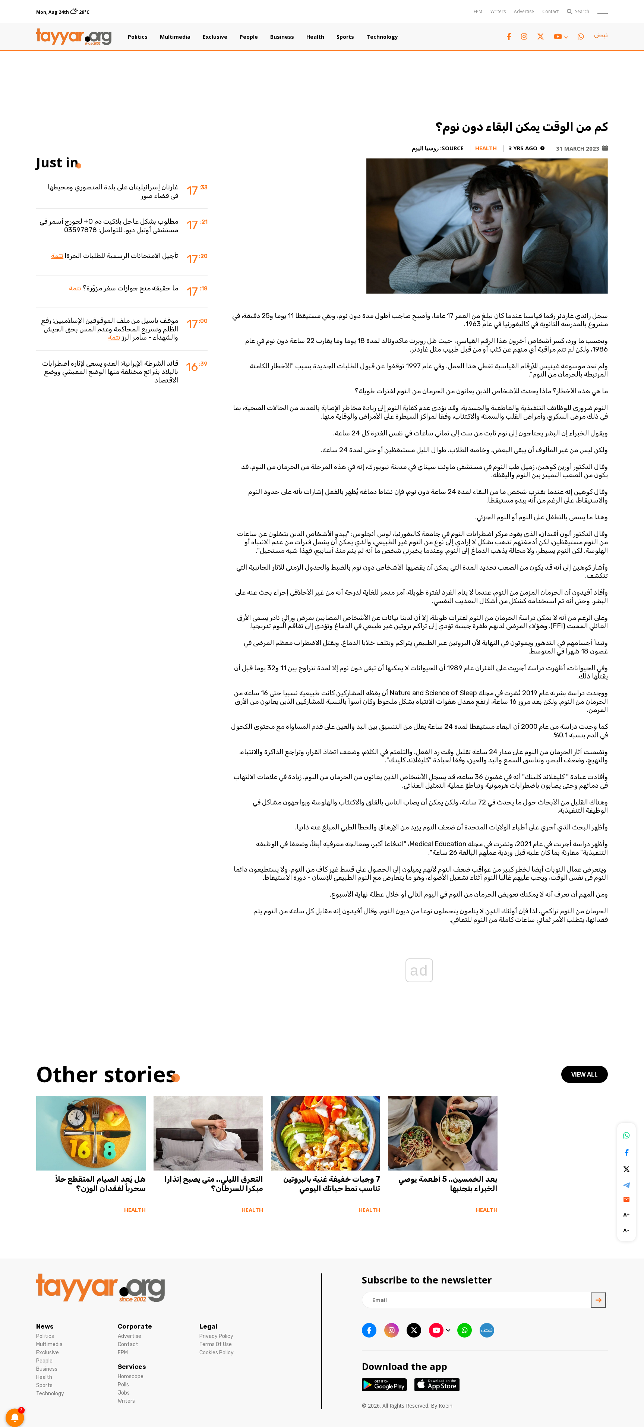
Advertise (524, 11)
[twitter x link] (540, 36)
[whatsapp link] (581, 36)
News (45, 1326)
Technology (382, 37)
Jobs (124, 1393)
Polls (123, 1385)
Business (282, 37)
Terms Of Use (215, 1344)
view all (584, 1074)
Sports (345, 37)
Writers (498, 11)
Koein (445, 1405)
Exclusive (215, 37)
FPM (478, 11)
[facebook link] (509, 36)
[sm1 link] (601, 36)
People (249, 37)
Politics (138, 37)
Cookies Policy (216, 1352)
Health (315, 37)
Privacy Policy (216, 1336)
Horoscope (130, 1376)
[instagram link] (524, 36)
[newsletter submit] (598, 1300)
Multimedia (175, 37)
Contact (550, 11)
